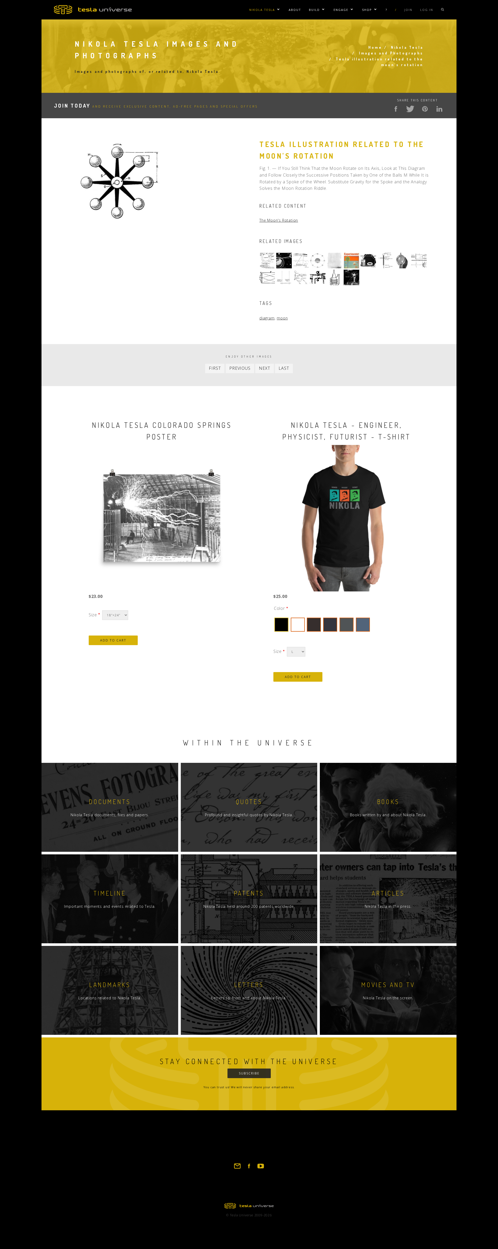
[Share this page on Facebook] (395, 109)
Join (408, 10)
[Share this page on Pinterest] (425, 109)
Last (284, 368)
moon (282, 318)
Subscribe (249, 1073)
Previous (239, 368)
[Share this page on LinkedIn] (439, 109)
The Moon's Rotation (278, 220)
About (295, 10)
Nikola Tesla (262, 10)
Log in (426, 10)
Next (264, 368)
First (215, 368)
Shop (367, 10)
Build (314, 10)
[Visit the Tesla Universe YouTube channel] (261, 1168)
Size (93, 615)
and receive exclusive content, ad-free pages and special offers (156, 106)
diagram (267, 318)
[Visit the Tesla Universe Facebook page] (249, 1168)
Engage (341, 10)
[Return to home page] (249, 1207)
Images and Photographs (391, 53)
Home (375, 47)
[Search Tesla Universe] (442, 9)
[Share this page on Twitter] (410, 109)
